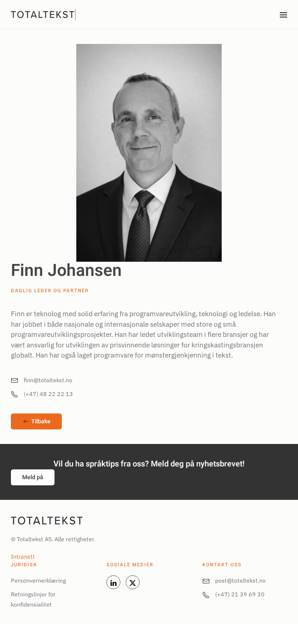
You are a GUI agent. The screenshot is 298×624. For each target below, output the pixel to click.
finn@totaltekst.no (48, 380)
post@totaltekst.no (240, 580)
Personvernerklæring (38, 580)
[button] (283, 14)
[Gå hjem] (44, 14)
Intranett (23, 556)
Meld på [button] (32, 477)
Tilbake (41, 421)
